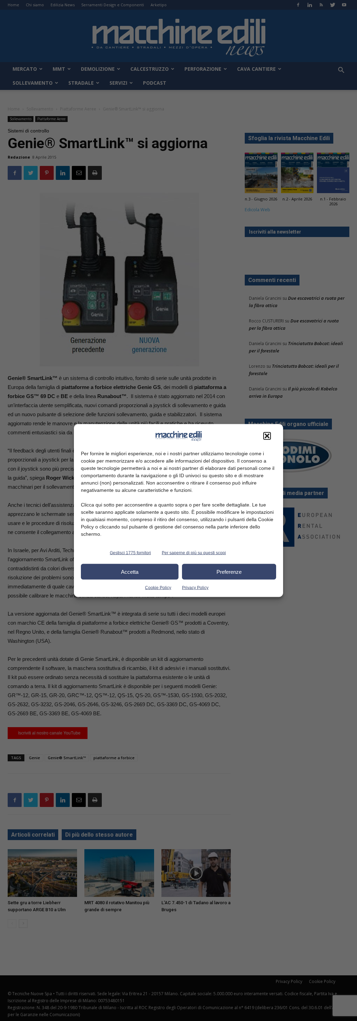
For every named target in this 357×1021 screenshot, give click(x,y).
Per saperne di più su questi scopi (194, 552)
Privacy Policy (195, 587)
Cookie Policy (158, 587)
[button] (267, 436)
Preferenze (229, 571)
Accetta (129, 571)
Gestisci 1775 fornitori (130, 552)
